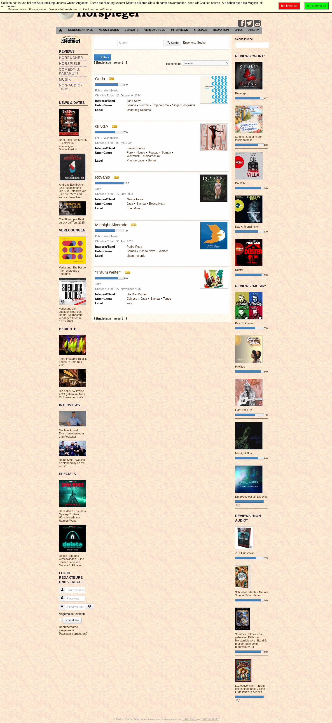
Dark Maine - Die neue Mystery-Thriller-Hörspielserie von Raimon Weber (73, 516)
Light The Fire (243, 410)
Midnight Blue (243, 453)
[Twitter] (249, 23)
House (141, 152)
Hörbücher (71, 58)
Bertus (152, 160)
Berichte (131, 29)
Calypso (132, 298)
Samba (131, 105)
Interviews (179, 29)
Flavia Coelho (136, 148)
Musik (65, 79)
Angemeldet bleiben (72, 614)
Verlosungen (154, 29)
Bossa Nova (157, 203)
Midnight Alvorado (111, 225)
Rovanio (102, 177)
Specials (200, 29)
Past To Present (244, 323)
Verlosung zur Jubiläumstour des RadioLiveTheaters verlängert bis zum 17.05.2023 (70, 315)
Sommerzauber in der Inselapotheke (248, 138)
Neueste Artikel (80, 29)
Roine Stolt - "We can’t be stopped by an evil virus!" (72, 463)
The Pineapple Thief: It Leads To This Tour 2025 (73, 362)
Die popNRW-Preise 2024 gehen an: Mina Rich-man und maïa (72, 394)
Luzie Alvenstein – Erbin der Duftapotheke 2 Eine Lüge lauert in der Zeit (250, 689)
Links (239, 29)
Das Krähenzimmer (247, 226)
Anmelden (72, 620)
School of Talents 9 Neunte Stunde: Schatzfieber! (251, 594)
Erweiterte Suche (194, 42)
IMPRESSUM (189, 719)
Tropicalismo (160, 105)
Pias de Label (136, 160)
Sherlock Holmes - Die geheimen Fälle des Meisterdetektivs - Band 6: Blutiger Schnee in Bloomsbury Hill (251, 640)
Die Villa (240, 183)
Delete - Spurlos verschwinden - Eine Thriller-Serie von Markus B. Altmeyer (71, 560)
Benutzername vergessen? (68, 628)
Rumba (144, 105)
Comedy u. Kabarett (69, 71)
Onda (100, 79)
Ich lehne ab (289, 5)
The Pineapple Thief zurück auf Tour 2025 (72, 221)
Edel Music (134, 208)
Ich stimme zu (316, 5)
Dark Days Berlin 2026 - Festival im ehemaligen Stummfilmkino (73, 144)
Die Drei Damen (137, 294)
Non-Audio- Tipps (70, 87)
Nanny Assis (135, 199)
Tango (167, 298)
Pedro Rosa (134, 246)
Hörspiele (69, 63)
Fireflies (240, 366)
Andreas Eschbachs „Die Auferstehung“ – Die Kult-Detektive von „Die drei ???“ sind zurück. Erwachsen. (72, 191)
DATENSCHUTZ (210, 719)
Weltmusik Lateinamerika (143, 156)
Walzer (163, 251)
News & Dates (109, 29)
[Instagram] (257, 23)
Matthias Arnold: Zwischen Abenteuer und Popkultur (71, 433)
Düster (239, 270)
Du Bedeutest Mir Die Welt (251, 496)
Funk (130, 152)
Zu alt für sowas (244, 553)
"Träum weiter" (108, 272)
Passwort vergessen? (73, 633)
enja (129, 303)
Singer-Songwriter (183, 105)
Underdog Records (139, 110)
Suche (175, 42)
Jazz (130, 203)
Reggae (153, 152)
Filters (104, 57)
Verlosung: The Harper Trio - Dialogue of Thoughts (73, 270)
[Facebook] (241, 23)
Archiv (253, 29)
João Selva (134, 101)
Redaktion (221, 29)
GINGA (101, 126)
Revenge (240, 93)
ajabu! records (136, 255)
